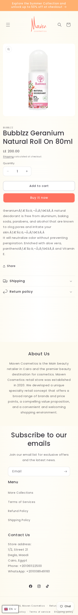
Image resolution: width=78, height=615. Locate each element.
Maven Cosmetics (33, 605)
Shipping (8, 156)
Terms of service (39, 611)
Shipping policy (63, 611)
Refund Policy (18, 511)
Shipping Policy (19, 520)
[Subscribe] (65, 471)
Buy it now (39, 198)
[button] (8, 24)
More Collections (20, 493)
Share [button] (11, 266)
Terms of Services (21, 502)
